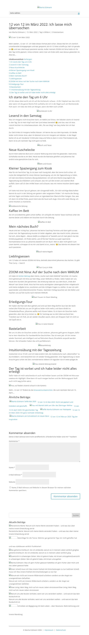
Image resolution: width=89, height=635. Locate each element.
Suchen (76, 515)
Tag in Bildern (44, 32)
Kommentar (14, 441)
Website (12, 482)
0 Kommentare (57, 32)
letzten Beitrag (24, 276)
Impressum (48, 630)
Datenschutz (61, 630)
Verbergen (28, 59)
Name (12, 467)
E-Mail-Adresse (15, 475)
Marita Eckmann (18, 32)
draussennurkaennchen (43, 390)
